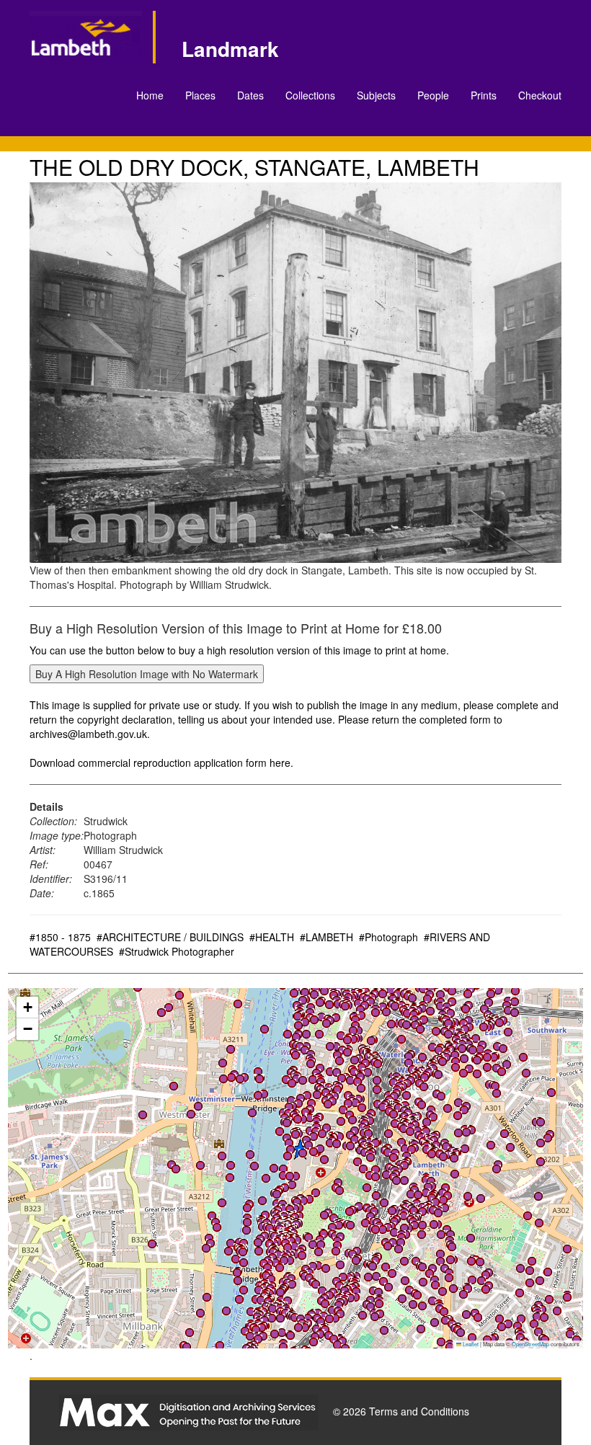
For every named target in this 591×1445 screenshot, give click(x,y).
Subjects (376, 95)
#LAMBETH (326, 937)
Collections (310, 95)
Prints (484, 95)
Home (150, 95)
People (433, 95)
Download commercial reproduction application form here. (161, 762)
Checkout (539, 95)
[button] (306, 1034)
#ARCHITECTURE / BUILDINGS (170, 937)
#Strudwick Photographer (176, 951)
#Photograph (388, 937)
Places (200, 95)
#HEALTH (271, 937)
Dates (250, 95)
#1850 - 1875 (60, 937)
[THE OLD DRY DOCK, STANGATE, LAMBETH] (295, 372)
